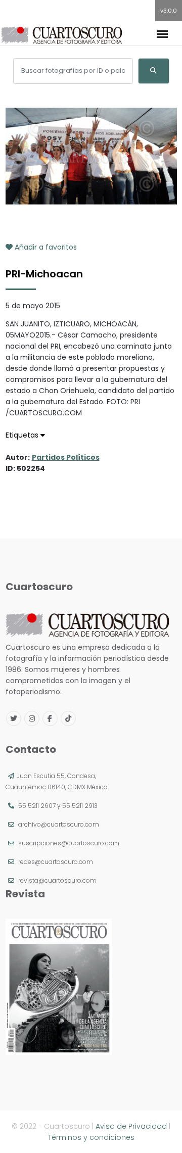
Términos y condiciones (91, 1137)
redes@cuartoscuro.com (55, 861)
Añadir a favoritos (45, 247)
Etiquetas (23, 435)
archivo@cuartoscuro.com (58, 824)
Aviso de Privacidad (131, 1126)
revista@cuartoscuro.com (57, 880)
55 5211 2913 (80, 805)
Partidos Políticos (66, 457)
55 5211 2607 (37, 805)
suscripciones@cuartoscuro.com (68, 843)
